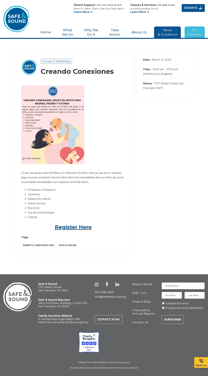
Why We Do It (91, 32)
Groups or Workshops (56, 61)
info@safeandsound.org (110, 296)
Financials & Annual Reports (143, 311)
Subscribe (172, 319)
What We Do (67, 32)
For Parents (194, 32)
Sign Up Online (67, 245)
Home (46, 32)
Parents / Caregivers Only (38, 245)
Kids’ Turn (139, 293)
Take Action (114, 32)
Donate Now (108, 319)
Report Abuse (142, 284)
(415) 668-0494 (104, 292)
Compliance (131, 367)
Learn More (82, 11)
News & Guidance (167, 32)
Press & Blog (141, 301)
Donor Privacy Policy (119, 362)
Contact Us (140, 322)
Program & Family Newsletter (184, 308)
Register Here (73, 227)
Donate (190, 8)
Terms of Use (116, 367)
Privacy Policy (101, 367)
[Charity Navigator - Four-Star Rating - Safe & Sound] (89, 342)
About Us (139, 32)
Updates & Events (176, 303)
